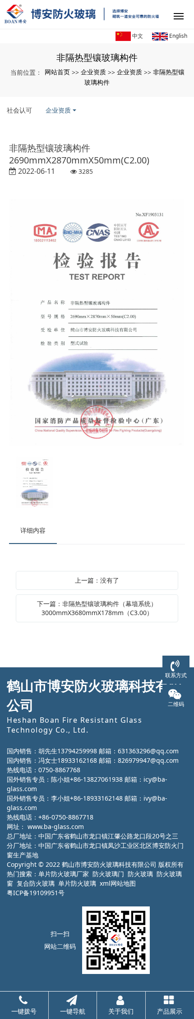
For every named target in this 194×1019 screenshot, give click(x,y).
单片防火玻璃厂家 (63, 874)
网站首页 (57, 72)
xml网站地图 (118, 883)
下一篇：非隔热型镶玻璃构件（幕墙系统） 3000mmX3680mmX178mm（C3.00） (97, 608)
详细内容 (33, 530)
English (177, 36)
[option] (97, 323)
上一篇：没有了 (97, 580)
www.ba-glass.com (56, 826)
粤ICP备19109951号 (36, 892)
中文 (137, 36)
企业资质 (93, 72)
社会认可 (19, 110)
